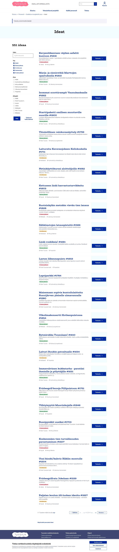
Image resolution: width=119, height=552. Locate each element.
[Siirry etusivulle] (25, 534)
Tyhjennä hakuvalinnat (29, 118)
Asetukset (98, 548)
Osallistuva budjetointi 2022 (34, 14)
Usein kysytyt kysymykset (73, 535)
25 (54, 512)
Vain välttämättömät (98, 545)
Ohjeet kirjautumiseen (94, 535)
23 (95, 512)
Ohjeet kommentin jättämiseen (97, 537)
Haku (14, 52)
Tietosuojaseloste (46, 535)
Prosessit (21, 14)
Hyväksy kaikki (98, 542)
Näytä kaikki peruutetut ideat (45, 522)
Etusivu (14, 14)
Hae (17, 118)
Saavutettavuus (46, 537)
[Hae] (95, 4)
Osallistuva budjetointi (72, 537)
